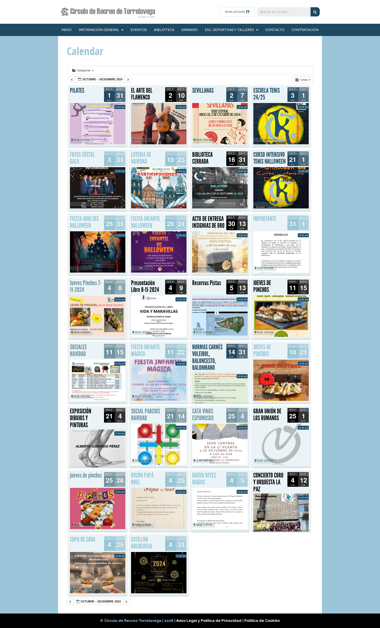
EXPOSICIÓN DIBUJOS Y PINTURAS (80, 418)
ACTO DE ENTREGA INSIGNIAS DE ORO (208, 222)
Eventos (139, 30)
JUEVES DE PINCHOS (262, 286)
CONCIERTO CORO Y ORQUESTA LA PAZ (268, 482)
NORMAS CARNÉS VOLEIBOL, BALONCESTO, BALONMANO (207, 357)
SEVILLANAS (203, 90)
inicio (67, 30)
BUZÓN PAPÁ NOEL (142, 478)
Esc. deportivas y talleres (229, 30)
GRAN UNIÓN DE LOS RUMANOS (267, 414)
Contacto (275, 30)
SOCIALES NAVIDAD (78, 350)
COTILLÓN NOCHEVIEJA (141, 543)
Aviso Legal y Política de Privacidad (209, 620)
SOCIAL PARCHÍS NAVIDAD (145, 414)
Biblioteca (164, 30)
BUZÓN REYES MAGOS (204, 478)
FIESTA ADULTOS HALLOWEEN (84, 222)
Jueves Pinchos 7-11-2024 (86, 286)
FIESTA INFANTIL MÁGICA (145, 350)
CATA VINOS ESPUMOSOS (203, 414)
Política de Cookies (262, 620)
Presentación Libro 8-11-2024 (145, 286)
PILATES (77, 90)
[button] (237, 11)
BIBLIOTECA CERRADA (202, 158)
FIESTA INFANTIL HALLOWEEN (145, 222)
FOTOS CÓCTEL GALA (82, 158)
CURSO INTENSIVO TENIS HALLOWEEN (269, 158)
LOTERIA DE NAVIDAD (141, 158)
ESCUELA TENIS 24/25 (266, 94)
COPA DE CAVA (82, 539)
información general (99, 30)
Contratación (305, 30)
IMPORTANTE (264, 219)
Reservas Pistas (206, 283)
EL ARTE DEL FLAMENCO (141, 94)
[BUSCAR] (315, 11)
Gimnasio (189, 30)
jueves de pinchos (86, 475)
